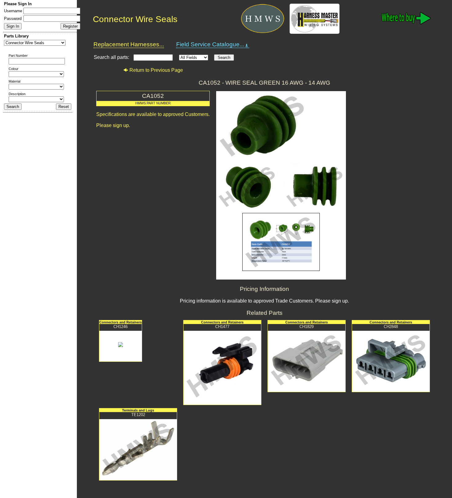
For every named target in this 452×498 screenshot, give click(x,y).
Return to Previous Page (156, 70)
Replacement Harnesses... (128, 44)
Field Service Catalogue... (210, 44)
